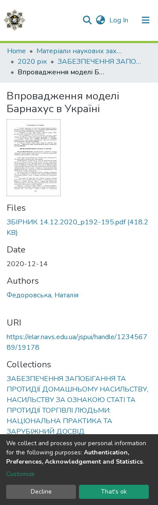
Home (16, 51)
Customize (20, 474)
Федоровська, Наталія (43, 295)
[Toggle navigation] (145, 20)
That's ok (114, 491)
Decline (41, 491)
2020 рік (32, 61)
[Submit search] (87, 20)
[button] (100, 20)
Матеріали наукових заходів (80, 51)
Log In (119, 20)
